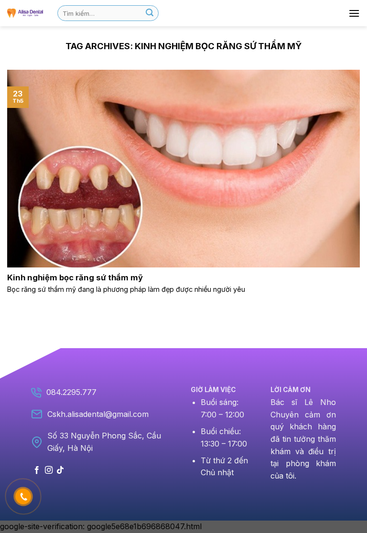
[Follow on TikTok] (60, 470)
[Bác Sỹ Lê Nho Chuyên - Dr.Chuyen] (25, 13)
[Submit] (149, 13)
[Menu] (354, 13)
